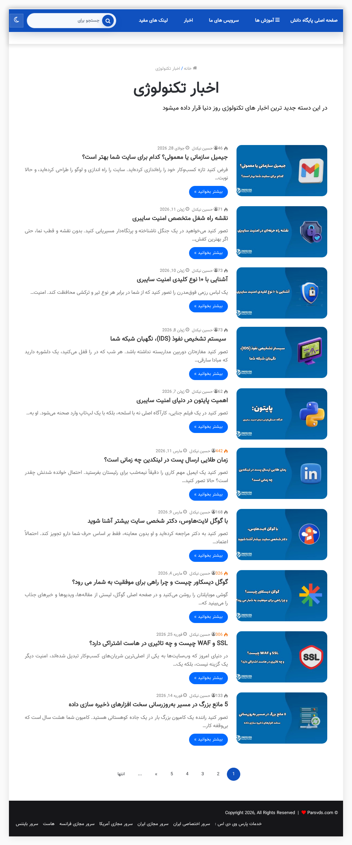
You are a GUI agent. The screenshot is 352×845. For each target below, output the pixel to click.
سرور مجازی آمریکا (116, 824)
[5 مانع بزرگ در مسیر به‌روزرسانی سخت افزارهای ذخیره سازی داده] (281, 718)
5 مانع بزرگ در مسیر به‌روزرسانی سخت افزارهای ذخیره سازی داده (148, 705)
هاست (49, 824)
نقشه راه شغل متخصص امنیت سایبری (180, 218)
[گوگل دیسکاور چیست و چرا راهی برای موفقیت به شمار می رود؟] (281, 595)
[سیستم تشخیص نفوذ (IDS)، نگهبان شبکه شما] (281, 352)
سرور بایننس (27, 824)
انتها (121, 774)
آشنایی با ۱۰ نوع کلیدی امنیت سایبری (182, 280)
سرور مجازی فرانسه (77, 824)
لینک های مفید (153, 20)
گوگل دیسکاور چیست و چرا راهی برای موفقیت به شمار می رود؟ (150, 582)
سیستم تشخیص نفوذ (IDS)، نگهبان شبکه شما (169, 339)
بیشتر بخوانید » (208, 191)
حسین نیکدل (202, 148)
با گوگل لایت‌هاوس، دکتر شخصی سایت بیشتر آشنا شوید (158, 521)
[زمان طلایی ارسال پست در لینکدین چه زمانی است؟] (281, 473)
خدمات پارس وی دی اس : (238, 824)
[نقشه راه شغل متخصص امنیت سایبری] (281, 231)
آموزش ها (265, 20)
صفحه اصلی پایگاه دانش (314, 20)
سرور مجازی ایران (153, 824)
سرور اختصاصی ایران (191, 824)
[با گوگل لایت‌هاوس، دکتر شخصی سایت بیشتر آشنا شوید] (281, 534)
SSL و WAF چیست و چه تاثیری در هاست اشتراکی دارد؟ (158, 643)
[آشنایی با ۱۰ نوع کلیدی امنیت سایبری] (281, 293)
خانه (188, 68)
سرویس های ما (224, 20)
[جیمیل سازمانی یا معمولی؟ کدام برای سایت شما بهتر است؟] (281, 170)
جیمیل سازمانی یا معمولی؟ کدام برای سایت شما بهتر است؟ (155, 157)
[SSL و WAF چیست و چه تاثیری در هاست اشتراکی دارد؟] (281, 656)
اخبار (188, 20)
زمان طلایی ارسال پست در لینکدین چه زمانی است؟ (166, 460)
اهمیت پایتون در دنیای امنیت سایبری (182, 400)
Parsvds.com (320, 813)
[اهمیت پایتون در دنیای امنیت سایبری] (281, 414)
